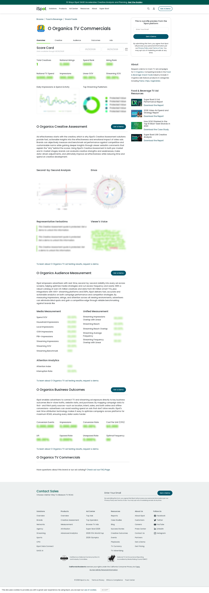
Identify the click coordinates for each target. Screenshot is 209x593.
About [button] (94, 8)
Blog (113, 524)
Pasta (141, 81)
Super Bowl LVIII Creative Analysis (155, 135)
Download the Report (154, 105)
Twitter (160, 520)
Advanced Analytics (69, 533)
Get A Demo (165, 8)
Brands (40, 520)
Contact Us (140, 533)
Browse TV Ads (92, 524)
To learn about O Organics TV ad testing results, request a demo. (68, 264)
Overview (41, 40)
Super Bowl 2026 (93, 529)
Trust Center (130, 580)
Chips (147, 81)
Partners (138, 537)
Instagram (161, 533)
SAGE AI (40, 550)
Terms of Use (158, 48)
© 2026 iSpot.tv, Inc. (81, 580)
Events (114, 537)
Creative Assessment (70, 520)
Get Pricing (139, 546)
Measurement (67, 524)
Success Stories (117, 529)
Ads (111, 40)
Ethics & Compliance (114, 580)
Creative (58, 40)
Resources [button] (84, 8)
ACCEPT (105, 590)
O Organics (139, 72)
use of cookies (90, 590)
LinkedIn (160, 529)
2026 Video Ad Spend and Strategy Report (156, 111)
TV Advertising (117, 550)
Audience (77, 40)
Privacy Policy (143, 48)
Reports (114, 515)
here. (138, 567)
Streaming (41, 533)
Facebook (161, 515)
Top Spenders (92, 520)
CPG (38, 542)
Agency (40, 529)
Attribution (65, 529)
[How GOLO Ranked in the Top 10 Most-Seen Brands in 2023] (136, 125)
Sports (39, 537)
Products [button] (63, 8)
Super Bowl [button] (104, 8)
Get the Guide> (135, 2)
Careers (138, 524)
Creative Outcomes (119, 533)
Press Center (140, 529)
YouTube (160, 524)
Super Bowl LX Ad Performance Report (153, 100)
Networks (41, 524)
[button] (104, 49)
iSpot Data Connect (45, 546)
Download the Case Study (156, 129)
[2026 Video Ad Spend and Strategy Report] (136, 113)
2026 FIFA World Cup (95, 533)
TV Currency (116, 546)
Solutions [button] (53, 8)
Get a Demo (118, 126)
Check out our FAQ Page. (98, 469)
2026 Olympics (92, 537)
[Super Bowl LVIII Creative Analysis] (136, 137)
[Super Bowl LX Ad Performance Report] (136, 102)
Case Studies (116, 520)
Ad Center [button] (73, 8)
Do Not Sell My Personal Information (104, 570)
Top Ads (89, 515)
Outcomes (95, 40)
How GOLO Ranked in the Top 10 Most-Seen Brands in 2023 (157, 123)
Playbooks (115, 542)
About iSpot (140, 515)
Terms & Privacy (98, 580)
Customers (139, 520)
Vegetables (155, 81)
